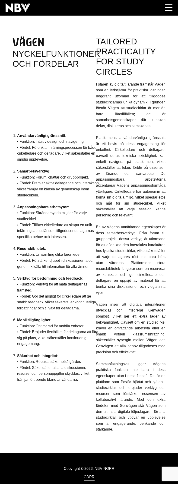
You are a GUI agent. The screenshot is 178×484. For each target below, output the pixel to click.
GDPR (89, 477)
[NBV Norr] (18, 7)
